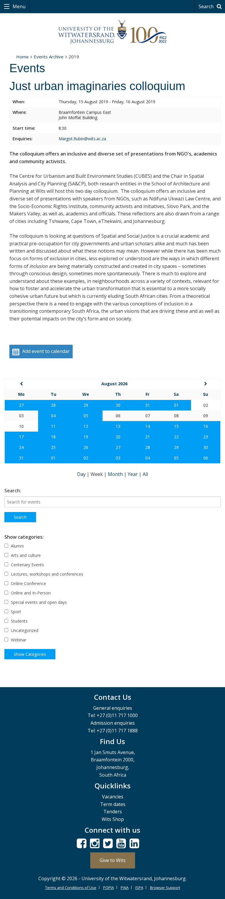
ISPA (139, 887)
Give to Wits (113, 860)
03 (118, 458)
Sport (15, 611)
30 (118, 405)
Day (82, 474)
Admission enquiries (113, 723)
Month (116, 474)
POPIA (108, 887)
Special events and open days (38, 602)
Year (133, 474)
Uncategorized (24, 630)
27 (21, 405)
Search (207, 6)
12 (85, 426)
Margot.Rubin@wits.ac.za (82, 138)
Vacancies (112, 796)
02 (85, 458)
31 (147, 405)
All (145, 474)
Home (22, 57)
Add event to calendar (46, 351)
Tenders (112, 811)
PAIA (125, 887)
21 (147, 437)
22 (176, 437)
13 (118, 426)
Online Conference (28, 583)
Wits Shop (113, 819)
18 (53, 437)
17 (21, 437)
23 (205, 437)
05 (85, 415)
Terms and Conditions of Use (70, 887)
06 (205, 458)
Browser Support (165, 887)
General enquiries (112, 708)
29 (85, 405)
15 (176, 426)
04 (53, 415)
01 (176, 405)
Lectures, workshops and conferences (46, 574)
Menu (18, 6)
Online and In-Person (30, 593)
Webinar (18, 640)
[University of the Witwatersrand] (112, 32)
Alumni (17, 546)
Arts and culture (25, 555)
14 (147, 426)
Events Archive (49, 57)
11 (53, 426)
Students (19, 621)
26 (85, 447)
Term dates (112, 804)
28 (53, 405)
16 (205, 426)
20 (118, 437)
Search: (12, 490)
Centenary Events (27, 564)
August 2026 (114, 383)
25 (53, 447)
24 (21, 447)
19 (85, 437)
